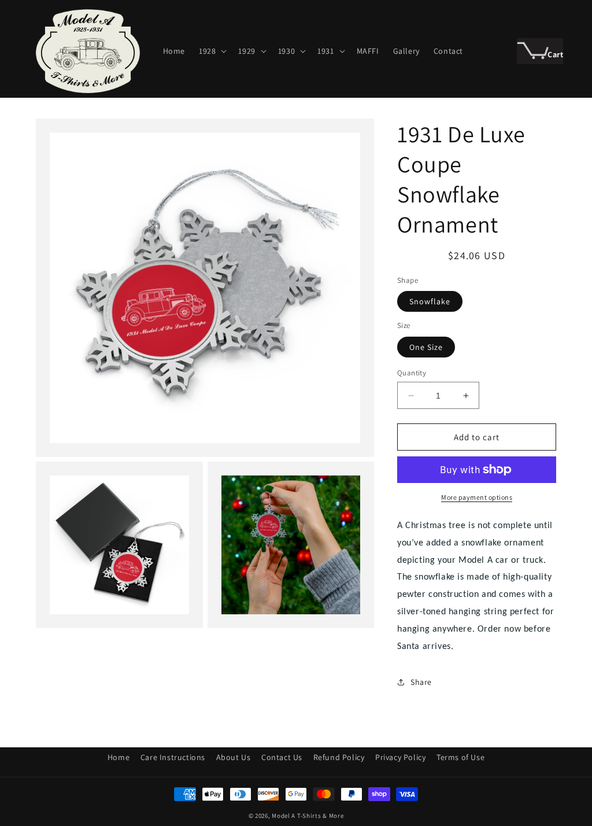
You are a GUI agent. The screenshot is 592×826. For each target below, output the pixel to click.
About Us (233, 757)
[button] (211, 51)
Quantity (411, 373)
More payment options (476, 497)
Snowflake (429, 301)
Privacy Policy (400, 757)
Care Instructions (172, 757)
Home (119, 757)
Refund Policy (339, 757)
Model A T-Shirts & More (307, 816)
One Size (426, 347)
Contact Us (281, 757)
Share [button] (421, 682)
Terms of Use (460, 757)
